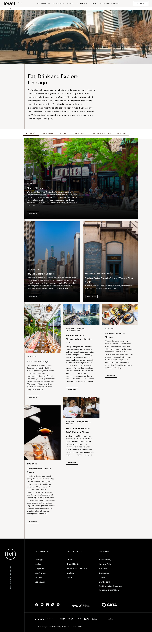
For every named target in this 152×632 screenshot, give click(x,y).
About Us (103, 568)
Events (93, 4)
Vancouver (40, 581)
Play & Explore (80, 133)
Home (5, 8)
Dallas (38, 563)
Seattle (38, 577)
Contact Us (104, 572)
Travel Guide (82, 4)
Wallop (80, 627)
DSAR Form (104, 581)
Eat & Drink (48, 133)
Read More (33, 213)
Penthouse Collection (109, 4)
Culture (63, 133)
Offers (70, 4)
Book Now (142, 4)
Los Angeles (40, 572)
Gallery (70, 572)
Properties (57, 4)
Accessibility (105, 559)
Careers (102, 577)
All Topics (31, 133)
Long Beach (40, 568)
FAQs (69, 577)
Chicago (11, 8)
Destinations (42, 4)
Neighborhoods (102, 133)
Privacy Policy (105, 563)
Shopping (121, 133)
